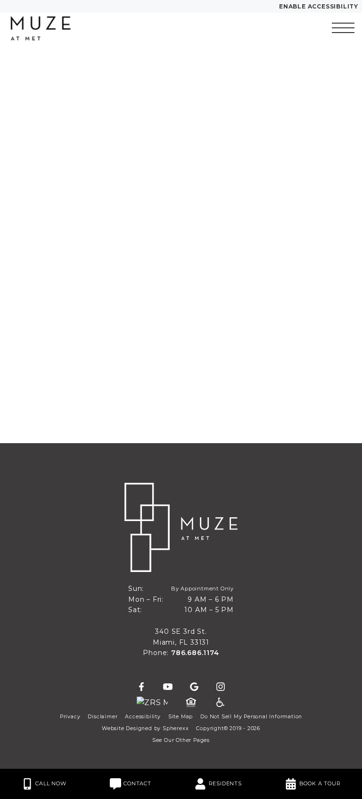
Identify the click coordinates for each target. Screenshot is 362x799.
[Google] (194, 687)
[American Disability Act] (219, 703)
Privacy (70, 717)
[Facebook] (141, 687)
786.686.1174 (195, 652)
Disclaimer (102, 717)
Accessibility (142, 717)
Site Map (180, 717)
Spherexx (176, 728)
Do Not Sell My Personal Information (251, 717)
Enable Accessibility (318, 6)
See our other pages (181, 740)
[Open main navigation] (343, 28)
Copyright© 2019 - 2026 (228, 728)
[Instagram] (220, 687)
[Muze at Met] (59, 28)
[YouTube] (168, 687)
